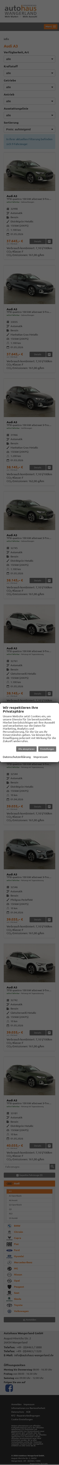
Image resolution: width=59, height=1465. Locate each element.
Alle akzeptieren (26, 749)
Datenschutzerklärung (17, 756)
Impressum (41, 756)
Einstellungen (47, 749)
